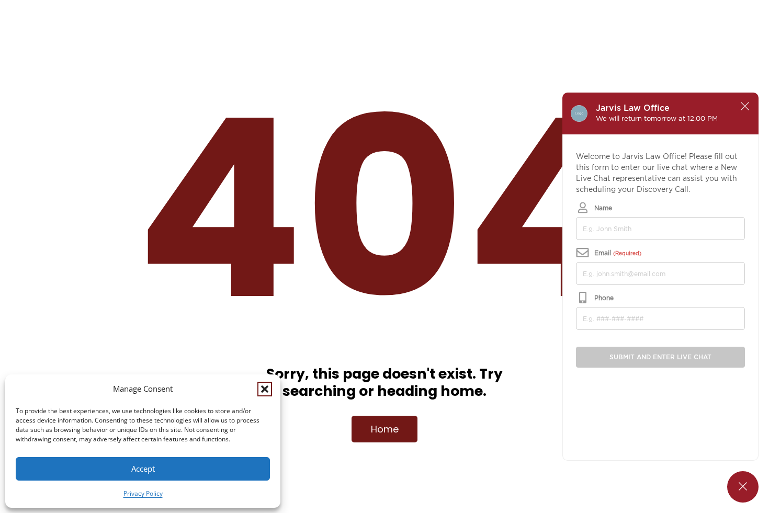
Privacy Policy (143, 493)
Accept (143, 468)
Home (385, 429)
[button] (264, 389)
